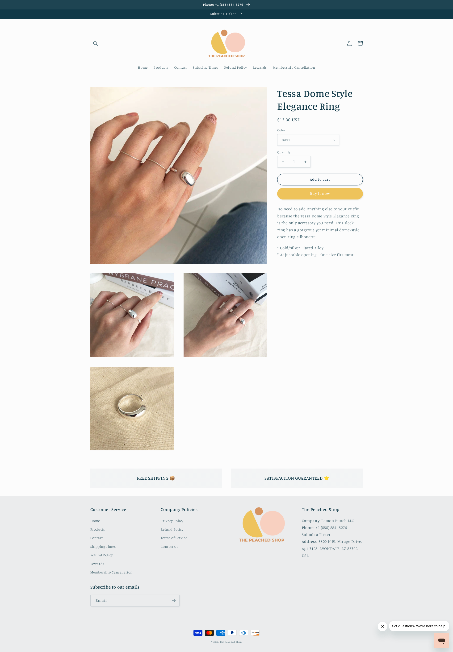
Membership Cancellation (111, 572)
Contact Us (169, 546)
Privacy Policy (172, 521)
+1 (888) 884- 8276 (331, 527)
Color (281, 130)
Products (97, 529)
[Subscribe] (173, 600)
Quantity (283, 152)
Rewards (97, 564)
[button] (95, 43)
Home (95, 521)
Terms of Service (174, 538)
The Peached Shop (231, 641)
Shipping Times (103, 546)
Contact (96, 538)
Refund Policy (101, 555)
